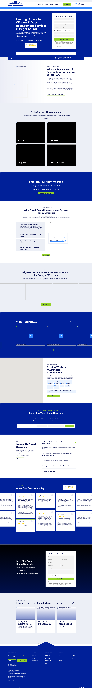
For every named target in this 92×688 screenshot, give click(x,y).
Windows (30, 132)
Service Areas (71, 0)
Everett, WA (47, 661)
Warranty (57, 4)
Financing (77, 0)
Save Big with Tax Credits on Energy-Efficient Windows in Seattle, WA (25, 620)
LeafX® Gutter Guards (61, 155)
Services (39, 4)
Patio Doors (61, 132)
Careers (60, 658)
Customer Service (75, 658)
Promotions (82, 0)
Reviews (60, 660)
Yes (65, 30)
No (69, 30)
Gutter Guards (35, 660)
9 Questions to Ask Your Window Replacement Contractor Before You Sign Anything (66, 620)
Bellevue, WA (47, 657)
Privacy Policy (40, 687)
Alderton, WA (47, 655)
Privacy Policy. (60, 46)
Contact (51, 4)
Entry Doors (30, 155)
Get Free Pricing (64, 39)
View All (46, 663)
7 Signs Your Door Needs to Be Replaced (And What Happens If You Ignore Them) (46, 620)
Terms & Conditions (47, 687)
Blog (59, 657)
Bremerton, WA (48, 660)
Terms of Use (59, 584)
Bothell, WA (47, 658)
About (46, 4)
